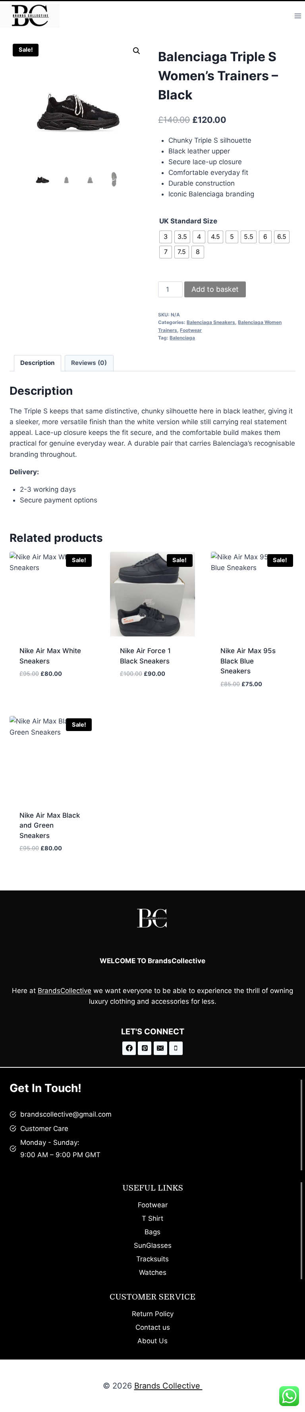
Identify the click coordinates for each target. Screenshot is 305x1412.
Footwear (191, 330)
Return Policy (153, 1314)
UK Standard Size (188, 221)
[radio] (166, 237)
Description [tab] (37, 363)
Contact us (152, 1327)
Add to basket (215, 289)
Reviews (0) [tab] (89, 363)
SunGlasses (153, 1245)
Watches (152, 1272)
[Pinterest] (144, 1048)
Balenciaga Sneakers (211, 322)
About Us (152, 1341)
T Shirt (152, 1218)
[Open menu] (297, 16)
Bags (152, 1232)
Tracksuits (152, 1259)
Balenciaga (182, 338)
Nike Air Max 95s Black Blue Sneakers (248, 661)
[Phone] (176, 1048)
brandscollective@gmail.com (66, 1114)
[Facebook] (129, 1048)
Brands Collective (168, 1386)
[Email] (160, 1048)
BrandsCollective (64, 991)
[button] (136, 51)
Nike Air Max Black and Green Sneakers (49, 825)
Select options (44, 697)
